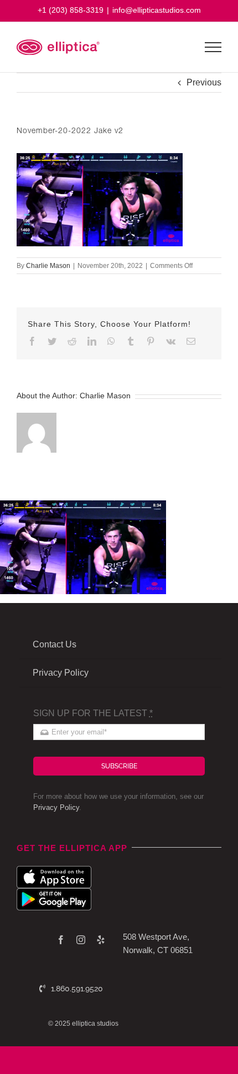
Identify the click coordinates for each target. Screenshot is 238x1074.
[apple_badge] (54, 870)
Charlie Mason (48, 266)
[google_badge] (54, 892)
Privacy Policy (56, 807)
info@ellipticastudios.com (156, 10)
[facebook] (60, 939)
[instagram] (80, 939)
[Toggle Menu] (213, 47)
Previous (204, 82)
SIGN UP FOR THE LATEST (93, 713)
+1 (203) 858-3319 (71, 10)
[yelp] (100, 939)
